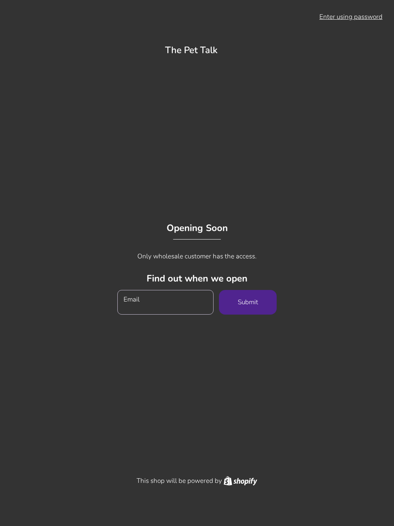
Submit (248, 302)
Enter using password (350, 16)
